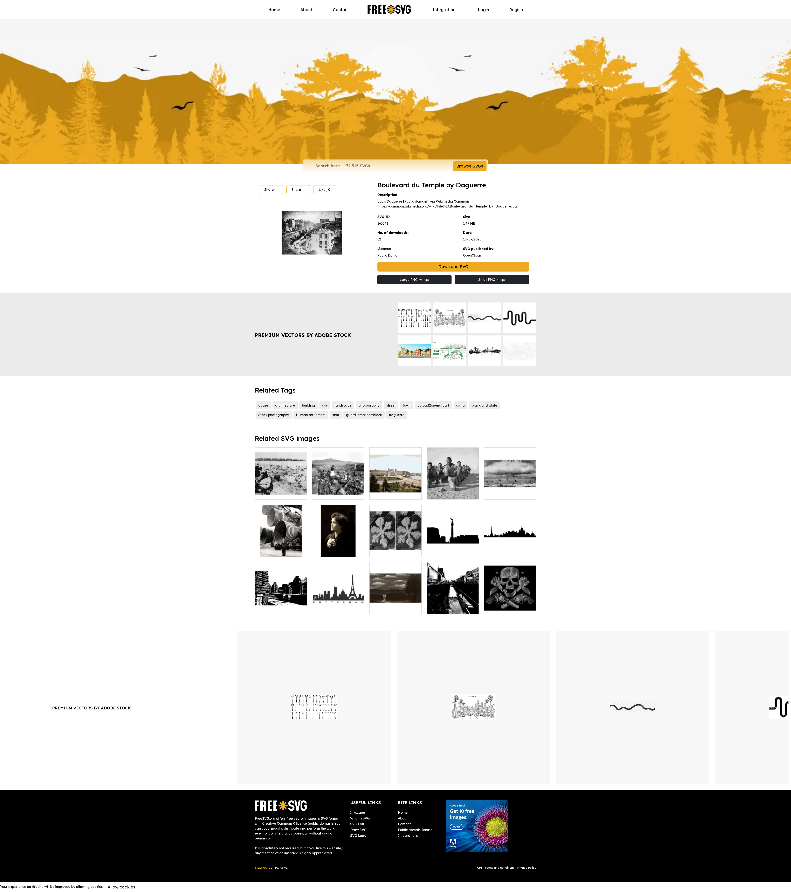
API (480, 868)
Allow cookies (121, 887)
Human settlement (310, 415)
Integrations (445, 9)
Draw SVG (358, 830)
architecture (285, 405)
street (391, 405)
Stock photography (273, 415)
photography (369, 405)
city (325, 405)
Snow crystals (385, 551)
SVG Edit (357, 824)
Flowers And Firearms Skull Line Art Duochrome (510, 606)
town (407, 405)
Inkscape (357, 812)
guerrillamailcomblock (364, 415)
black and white (484, 405)
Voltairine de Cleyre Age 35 (338, 551)
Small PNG (491, 280)
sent (335, 415)
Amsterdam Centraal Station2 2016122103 (395, 491)
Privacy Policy (526, 868)
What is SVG (360, 818)
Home (274, 9)
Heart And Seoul (444, 608)
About (306, 9)
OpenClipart (472, 255)
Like (324, 190)
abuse (263, 405)
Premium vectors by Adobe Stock (303, 335)
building (308, 405)
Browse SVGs (469, 166)
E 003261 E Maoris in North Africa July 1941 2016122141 (453, 489)
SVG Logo (358, 835)
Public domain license (415, 830)
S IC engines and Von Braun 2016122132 (281, 548)
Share (269, 190)
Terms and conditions (499, 868)
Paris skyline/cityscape (506, 551)
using (460, 405)
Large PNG (414, 280)
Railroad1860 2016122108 (279, 494)
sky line (437, 551)
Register (517, 9)
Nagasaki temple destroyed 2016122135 (338, 491)
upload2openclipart (433, 405)
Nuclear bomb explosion (507, 494)
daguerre (396, 415)
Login (483, 9)
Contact (341, 9)
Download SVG (453, 266)
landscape (343, 405)
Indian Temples (271, 608)
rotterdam (325, 608)
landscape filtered (388, 608)
